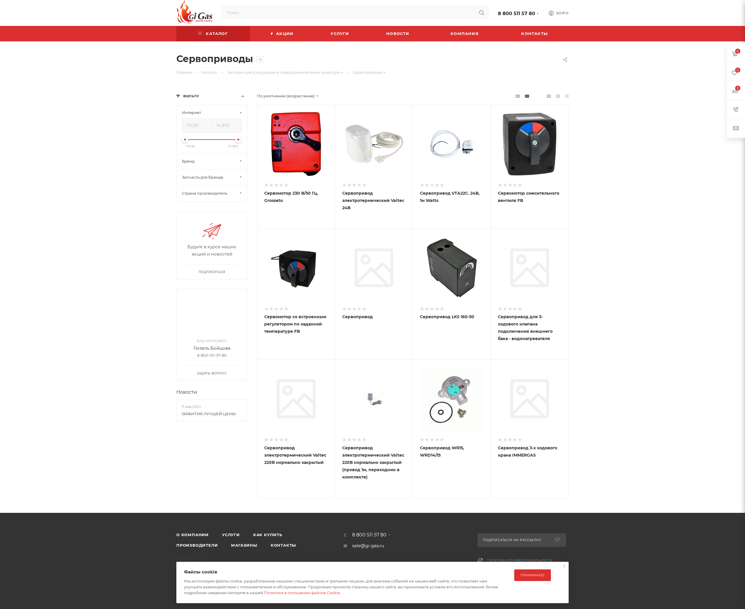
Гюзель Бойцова (212, 348)
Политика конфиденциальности (520, 560)
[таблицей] (567, 96)
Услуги (231, 534)
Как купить (267, 534)
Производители (197, 545)
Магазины (244, 545)
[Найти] (481, 12)
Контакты (283, 545)
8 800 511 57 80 (516, 13)
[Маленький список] (518, 96)
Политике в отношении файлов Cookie (302, 592)
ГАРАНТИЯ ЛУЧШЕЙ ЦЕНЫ (209, 413)
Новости (186, 392)
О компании (192, 534)
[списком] (558, 96)
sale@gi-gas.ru (368, 545)
